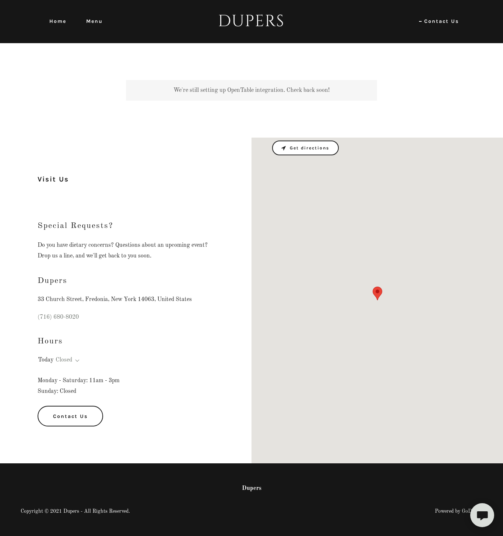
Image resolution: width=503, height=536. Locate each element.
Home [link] (57, 21)
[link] (251, 25)
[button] (76, 361)
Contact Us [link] (441, 21)
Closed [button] (64, 360)
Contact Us (70, 416)
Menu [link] (94, 21)
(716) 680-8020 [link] (58, 317)
